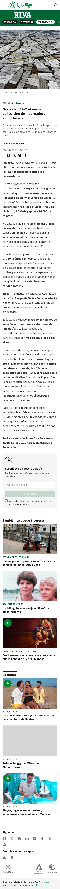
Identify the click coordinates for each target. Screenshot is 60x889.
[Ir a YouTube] (35, 838)
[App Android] (12, 857)
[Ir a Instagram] (20, 838)
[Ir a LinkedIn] (27, 838)
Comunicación (45, 22)
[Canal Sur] (21, 5)
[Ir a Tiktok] (42, 838)
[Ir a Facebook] (5, 838)
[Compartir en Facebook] (8, 155)
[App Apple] (5, 857)
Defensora (27, 22)
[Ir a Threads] (50, 838)
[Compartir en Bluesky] (20, 155)
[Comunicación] (23, 15)
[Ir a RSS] (5, 844)
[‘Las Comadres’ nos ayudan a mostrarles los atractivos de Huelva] (30, 693)
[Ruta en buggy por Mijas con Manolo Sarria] (30, 741)
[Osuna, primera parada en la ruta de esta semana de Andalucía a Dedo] (30, 539)
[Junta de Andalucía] (39, 869)
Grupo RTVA (10, 22)
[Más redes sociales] (26, 155)
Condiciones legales (29, 501)
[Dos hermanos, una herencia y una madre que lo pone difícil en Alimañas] (30, 633)
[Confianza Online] (52, 869)
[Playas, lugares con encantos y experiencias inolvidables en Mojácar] (30, 788)
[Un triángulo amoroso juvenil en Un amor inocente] (30, 586)
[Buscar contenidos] (55, 5)
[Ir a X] (12, 838)
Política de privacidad (29, 885)
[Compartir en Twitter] (14, 155)
